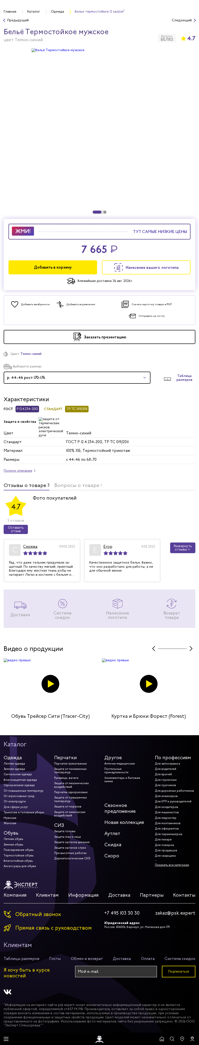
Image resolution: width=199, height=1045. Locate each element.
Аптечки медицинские (119, 764)
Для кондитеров (166, 807)
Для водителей (165, 769)
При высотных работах (70, 853)
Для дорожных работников (174, 791)
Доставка (119, 895)
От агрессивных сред (19, 796)
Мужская (10, 818)
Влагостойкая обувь (18, 861)
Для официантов (167, 828)
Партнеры (152, 895)
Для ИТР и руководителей (173, 801)
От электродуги (15, 801)
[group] (99, 131)
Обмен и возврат (87, 958)
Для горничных (166, 780)
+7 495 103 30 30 (122, 913)
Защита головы (64, 831)
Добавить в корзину (53, 267)
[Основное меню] (6, 1039)
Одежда (13, 757)
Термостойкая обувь (19, 855)
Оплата (148, 958)
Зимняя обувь (13, 844)
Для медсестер (165, 818)
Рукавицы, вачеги (66, 778)
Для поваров (164, 845)
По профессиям (173, 757)
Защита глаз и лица (67, 837)
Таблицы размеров (21, 958)
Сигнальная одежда (18, 774)
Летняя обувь (13, 839)
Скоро (111, 856)
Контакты (184, 895)
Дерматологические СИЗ (72, 858)
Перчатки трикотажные (70, 764)
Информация (83, 895)
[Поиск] (172, 1039)
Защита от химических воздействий (69, 813)
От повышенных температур (23, 791)
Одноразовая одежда (19, 785)
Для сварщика (165, 856)
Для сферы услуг (16, 807)
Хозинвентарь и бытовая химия (122, 779)
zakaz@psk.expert (175, 913)
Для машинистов (167, 812)
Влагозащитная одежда (20, 780)
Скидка (112, 844)
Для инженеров (166, 796)
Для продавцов (166, 850)
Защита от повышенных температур (70, 799)
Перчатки (65, 757)
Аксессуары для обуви (20, 866)
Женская (10, 823)
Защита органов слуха (70, 848)
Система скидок (180, 958)
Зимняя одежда (14, 769)
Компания (15, 895)
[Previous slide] (153, 648)
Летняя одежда (14, 764)
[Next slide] (191, 648)
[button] (97, 212)
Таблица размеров (184, 378)
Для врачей (163, 774)
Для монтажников (168, 823)
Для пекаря (163, 839)
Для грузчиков (165, 785)
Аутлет (112, 833)
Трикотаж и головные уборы (24, 812)
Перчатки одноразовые (71, 792)
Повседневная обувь (19, 850)
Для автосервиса (167, 764)
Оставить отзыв (16, 529)
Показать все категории (172, 864)
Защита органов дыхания (72, 842)
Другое (113, 757)
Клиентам (47, 895)
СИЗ (59, 825)
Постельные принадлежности (116, 770)
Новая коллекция (124, 822)
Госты (55, 958)
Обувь (11, 833)
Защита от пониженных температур (70, 770)
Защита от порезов (67, 806)
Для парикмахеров (168, 834)
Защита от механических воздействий (71, 785)
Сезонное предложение (120, 808)
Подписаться (178, 971)
